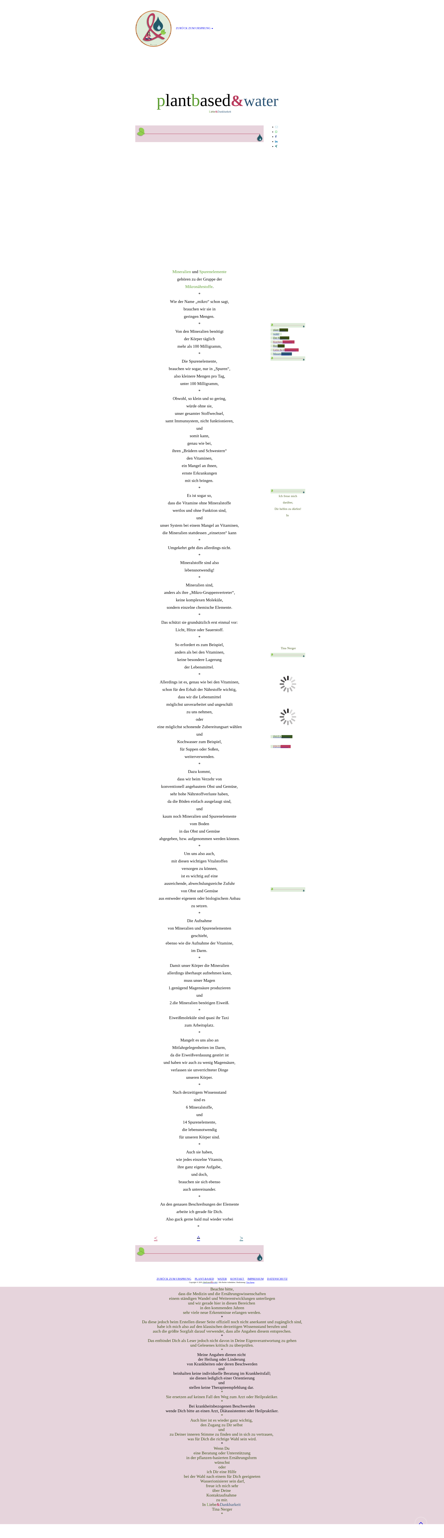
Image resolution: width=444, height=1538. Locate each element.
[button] (421, 1523)
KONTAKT (237, 1278)
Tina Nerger (250, 1282)
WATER (222, 1278)
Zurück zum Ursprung (193, 28)
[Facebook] (276, 136)
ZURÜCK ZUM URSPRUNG (174, 1278)
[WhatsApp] (276, 131)
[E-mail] (276, 126)
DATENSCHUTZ (277, 1278)
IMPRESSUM (255, 1278)
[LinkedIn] (276, 141)
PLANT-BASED (204, 1278)
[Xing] (276, 146)
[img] (222, 43)
